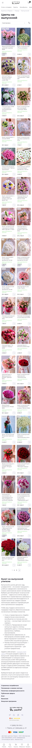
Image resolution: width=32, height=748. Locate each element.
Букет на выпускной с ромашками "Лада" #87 (23, 77)
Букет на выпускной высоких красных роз (8, 559)
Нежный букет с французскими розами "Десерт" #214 (7, 377)
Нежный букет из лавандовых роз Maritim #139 (22, 197)
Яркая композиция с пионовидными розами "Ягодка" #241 (8, 466)
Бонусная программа (8, 701)
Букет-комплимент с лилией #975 (8, 138)
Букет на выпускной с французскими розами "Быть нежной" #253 (8, 529)
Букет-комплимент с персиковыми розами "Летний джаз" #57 (8, 198)
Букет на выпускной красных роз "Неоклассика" (23, 376)
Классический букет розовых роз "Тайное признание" (8, 168)
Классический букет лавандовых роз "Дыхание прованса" (23, 528)
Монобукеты (23, 7)
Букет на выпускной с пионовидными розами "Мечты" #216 (23, 406)
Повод (17, 11)
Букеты (15, 7)
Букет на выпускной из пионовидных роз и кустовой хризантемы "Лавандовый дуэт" (23, 497)
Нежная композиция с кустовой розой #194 (8, 317)
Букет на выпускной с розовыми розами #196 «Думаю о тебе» (8, 228)
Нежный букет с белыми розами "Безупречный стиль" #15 (7, 78)
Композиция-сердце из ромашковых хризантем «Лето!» (23, 168)
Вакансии (4, 698)
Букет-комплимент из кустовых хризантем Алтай (7, 259)
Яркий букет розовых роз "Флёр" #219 (8, 406)
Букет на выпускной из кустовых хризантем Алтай (8, 288)
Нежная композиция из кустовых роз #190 (23, 316)
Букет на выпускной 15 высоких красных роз (8, 436)
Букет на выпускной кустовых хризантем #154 (23, 139)
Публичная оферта (8, 693)
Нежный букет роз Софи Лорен (23, 287)
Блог (3, 696)
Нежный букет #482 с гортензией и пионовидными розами (8, 109)
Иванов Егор (19, 739)
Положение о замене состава (11, 688)
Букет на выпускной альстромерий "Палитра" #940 (23, 108)
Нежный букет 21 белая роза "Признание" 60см (22, 559)
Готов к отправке (6, 7)
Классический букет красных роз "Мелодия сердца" (23, 465)
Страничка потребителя (10, 685)
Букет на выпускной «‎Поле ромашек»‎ (23, 47)
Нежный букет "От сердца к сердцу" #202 (7, 346)
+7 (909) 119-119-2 (16, 725)
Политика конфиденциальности (12, 691)
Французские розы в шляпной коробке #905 (8, 48)
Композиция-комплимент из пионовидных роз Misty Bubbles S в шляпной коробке (7, 497)
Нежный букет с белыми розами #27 (23, 345)
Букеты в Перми (6, 11)
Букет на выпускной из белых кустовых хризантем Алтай (23, 259)
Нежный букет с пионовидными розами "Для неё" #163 (22, 229)
